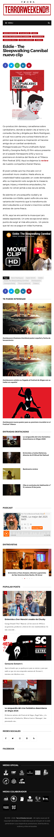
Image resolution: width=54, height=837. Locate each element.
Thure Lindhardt (26, 40)
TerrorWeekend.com (24, 818)
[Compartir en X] (11, 65)
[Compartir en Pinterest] (29, 65)
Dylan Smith (24, 33)
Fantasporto (38, 36)
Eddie (35, 33)
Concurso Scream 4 (13, 664)
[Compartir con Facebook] (5, 65)
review (44, 161)
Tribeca (39, 40)
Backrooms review (30, 469)
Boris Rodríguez (10, 33)
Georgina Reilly (10, 40)
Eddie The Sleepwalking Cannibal (17, 36)
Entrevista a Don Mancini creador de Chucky (25, 619)
